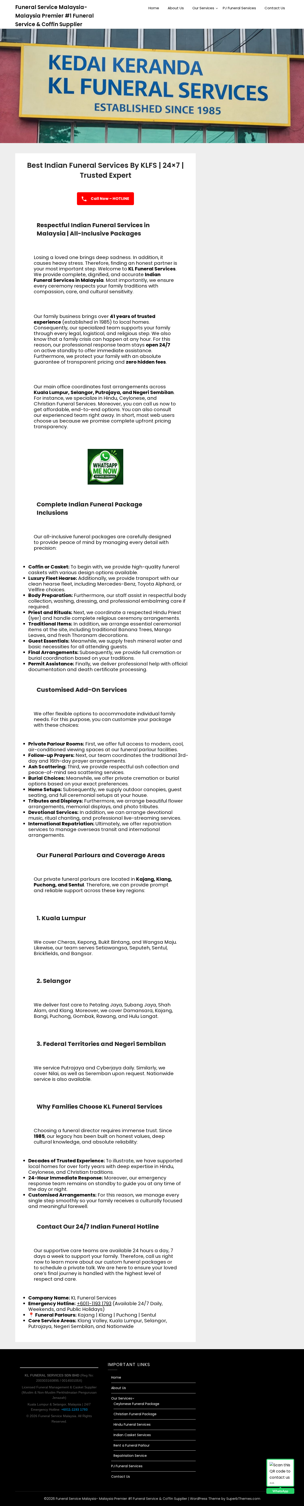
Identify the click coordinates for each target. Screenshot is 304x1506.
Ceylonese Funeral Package (136, 1403)
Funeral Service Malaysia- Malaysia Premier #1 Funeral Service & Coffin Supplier (54, 16)
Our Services (203, 7)
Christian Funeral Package (135, 1414)
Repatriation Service (130, 1455)
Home (153, 7)
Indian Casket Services (132, 1435)
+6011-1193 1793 (94, 1303)
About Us (176, 7)
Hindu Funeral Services (132, 1424)
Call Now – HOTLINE (109, 198)
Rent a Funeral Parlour (132, 1445)
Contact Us (275, 7)
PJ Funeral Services (239, 7)
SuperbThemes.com (243, 1498)
